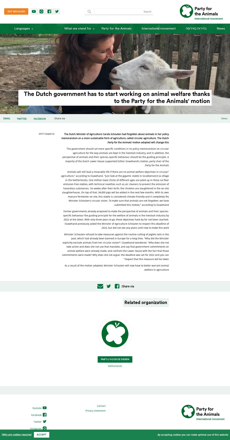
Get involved (16, 11)
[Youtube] (34, 11)
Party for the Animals (116, 28)
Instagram (36, 428)
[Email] (100, 286)
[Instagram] (41, 11)
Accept (41, 435)
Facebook (36, 415)
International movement (159, 28)
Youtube (37, 408)
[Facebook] (49, 11)
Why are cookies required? (16, 434)
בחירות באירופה (196, 28)
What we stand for (77, 28)
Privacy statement (96, 410)
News (221, 28)
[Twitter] (57, 11)
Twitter (38, 421)
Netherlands (115, 362)
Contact (101, 405)
